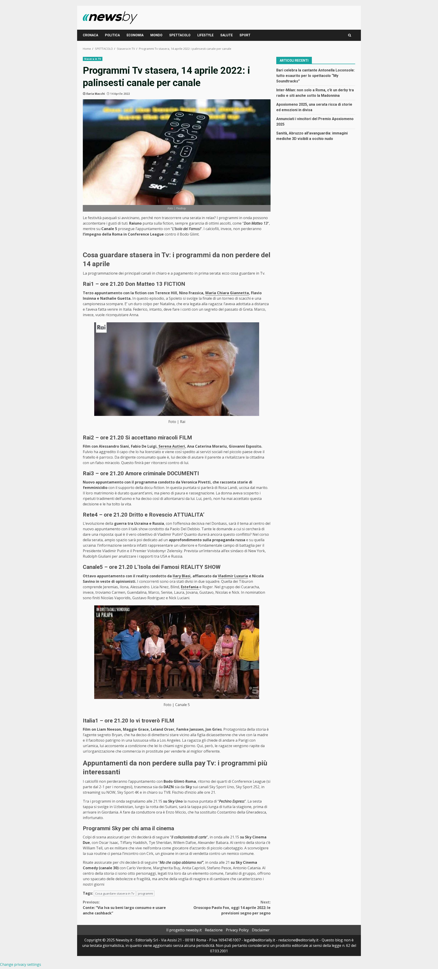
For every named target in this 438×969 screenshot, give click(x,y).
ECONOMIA (135, 35)
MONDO (156, 35)
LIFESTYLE (205, 35)
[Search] (349, 35)
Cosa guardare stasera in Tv (114, 893)
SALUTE (226, 35)
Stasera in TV (92, 58)
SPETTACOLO (179, 35)
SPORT (245, 35)
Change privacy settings (20, 964)
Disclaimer (261, 929)
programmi (145, 893)
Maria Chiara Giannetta (227, 292)
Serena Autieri (171, 446)
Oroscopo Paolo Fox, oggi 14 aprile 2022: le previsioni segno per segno (232, 908)
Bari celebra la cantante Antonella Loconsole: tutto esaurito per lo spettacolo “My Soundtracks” (315, 75)
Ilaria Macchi (95, 94)
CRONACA (90, 35)
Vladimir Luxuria (233, 575)
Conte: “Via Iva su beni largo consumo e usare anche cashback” (124, 908)
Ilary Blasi (181, 575)
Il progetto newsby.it (184, 929)
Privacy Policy (237, 929)
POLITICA (112, 35)
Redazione (214, 929)
